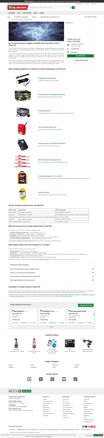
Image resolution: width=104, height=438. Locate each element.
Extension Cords (43, 192)
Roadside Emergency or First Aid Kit (50, 176)
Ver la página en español (91, 16)
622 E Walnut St (19, 311)
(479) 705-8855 (72, 319)
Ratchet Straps (43, 160)
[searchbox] (50, 7)
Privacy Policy (48, 436)
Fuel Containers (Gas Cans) (47, 127)
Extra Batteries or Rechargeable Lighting (51, 94)
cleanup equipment (24, 50)
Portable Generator (44, 111)
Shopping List (94, 3)
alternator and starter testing (60, 294)
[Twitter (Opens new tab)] (86, 426)
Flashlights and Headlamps (47, 78)
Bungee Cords (56, 160)
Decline (100, 435)
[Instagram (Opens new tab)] (89, 426)
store (19, 398)
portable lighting (40, 48)
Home (8, 17)
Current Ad (87, 3)
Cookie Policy (39, 436)
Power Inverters (43, 143)
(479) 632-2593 (44, 319)
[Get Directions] (69, 22)
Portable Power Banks (58, 143)
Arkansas (34, 17)
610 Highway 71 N (47, 311)
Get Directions (80, 56)
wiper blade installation (74, 294)
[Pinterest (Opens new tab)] (94, 426)
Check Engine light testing (45, 294)
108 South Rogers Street (78, 311)
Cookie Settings (89, 435)
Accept (96, 435)
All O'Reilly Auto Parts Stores (21, 17)
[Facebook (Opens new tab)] (83, 426)
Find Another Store (85, 305)
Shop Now (74, 52)
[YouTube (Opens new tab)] (92, 426)
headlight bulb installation (88, 294)
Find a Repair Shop (79, 3)
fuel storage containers (50, 48)
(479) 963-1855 (16, 319)
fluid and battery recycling (17, 296)
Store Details (15, 322)
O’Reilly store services (66, 296)
